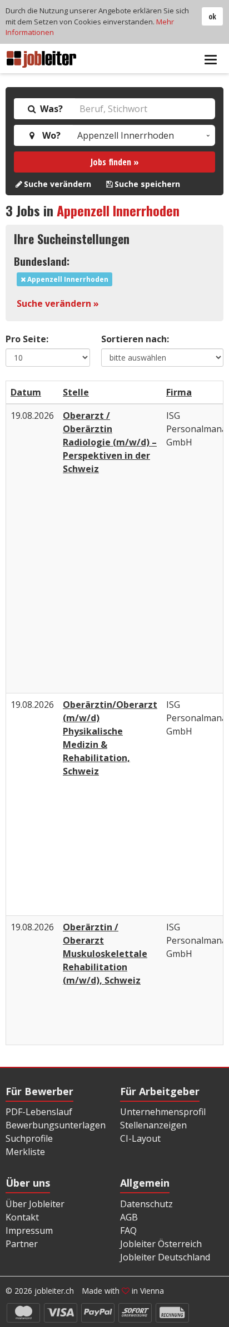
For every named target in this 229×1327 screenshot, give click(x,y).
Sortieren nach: (135, 339)
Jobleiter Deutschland (165, 1257)
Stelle (76, 392)
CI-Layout (140, 1138)
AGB (129, 1217)
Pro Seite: (27, 339)
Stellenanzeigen (153, 1125)
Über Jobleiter (35, 1204)
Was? (50, 109)
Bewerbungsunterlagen (56, 1125)
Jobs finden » (115, 162)
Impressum (29, 1230)
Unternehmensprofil (163, 1112)
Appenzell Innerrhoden (118, 210)
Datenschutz (146, 1204)
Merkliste (25, 1152)
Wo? (49, 135)
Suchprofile (29, 1138)
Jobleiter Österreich (161, 1244)
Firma (179, 392)
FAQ (128, 1230)
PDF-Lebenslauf (39, 1112)
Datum (26, 392)
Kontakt (22, 1217)
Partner (22, 1244)
